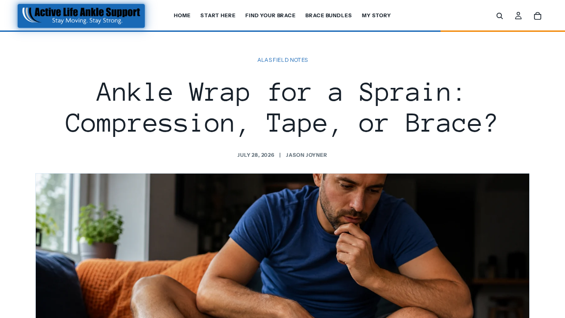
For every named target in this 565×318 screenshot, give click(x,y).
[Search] (499, 16)
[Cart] (537, 16)
